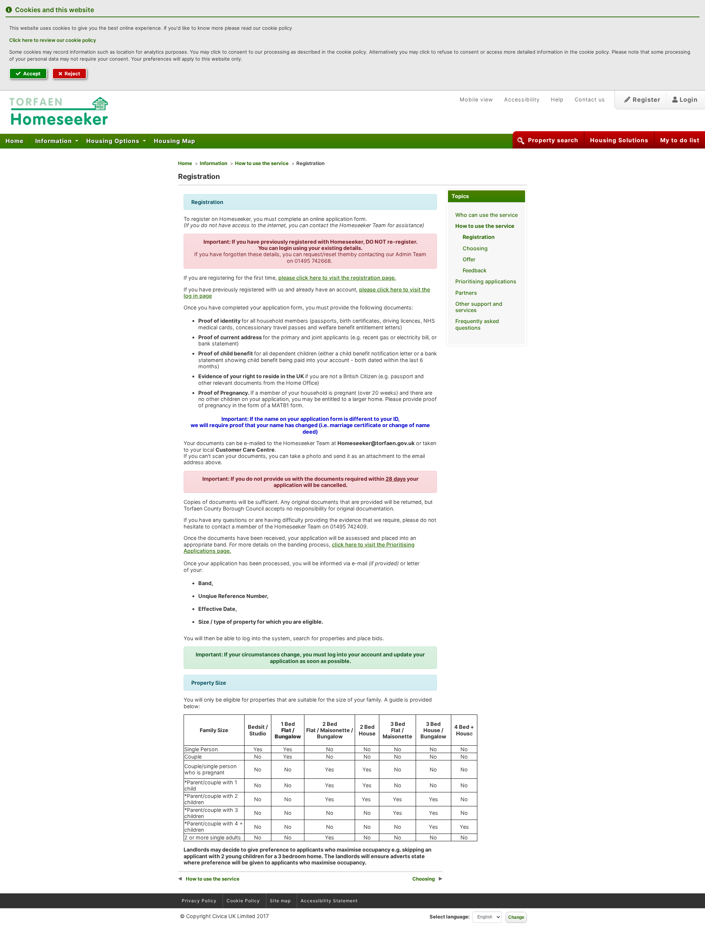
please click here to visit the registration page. (337, 278)
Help (557, 99)
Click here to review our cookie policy (52, 40)
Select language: (450, 917)
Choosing (475, 248)
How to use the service (262, 163)
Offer (469, 259)
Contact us (590, 99)
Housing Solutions (619, 140)
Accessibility (522, 99)
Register (646, 99)
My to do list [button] (679, 140)
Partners (466, 293)
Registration (479, 237)
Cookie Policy (243, 900)
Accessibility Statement (329, 900)
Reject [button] (72, 73)
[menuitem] (14, 141)
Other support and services (478, 307)
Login (688, 99)
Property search (553, 140)
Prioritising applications (485, 281)
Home (15, 140)
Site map (280, 900)
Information (54, 140)
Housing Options (113, 140)
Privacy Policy (199, 900)
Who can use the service (486, 215)
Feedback (475, 270)
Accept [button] (31, 73)
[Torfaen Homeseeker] (56, 111)
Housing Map (174, 140)
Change (516, 917)
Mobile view (476, 99)
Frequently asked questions (477, 324)
